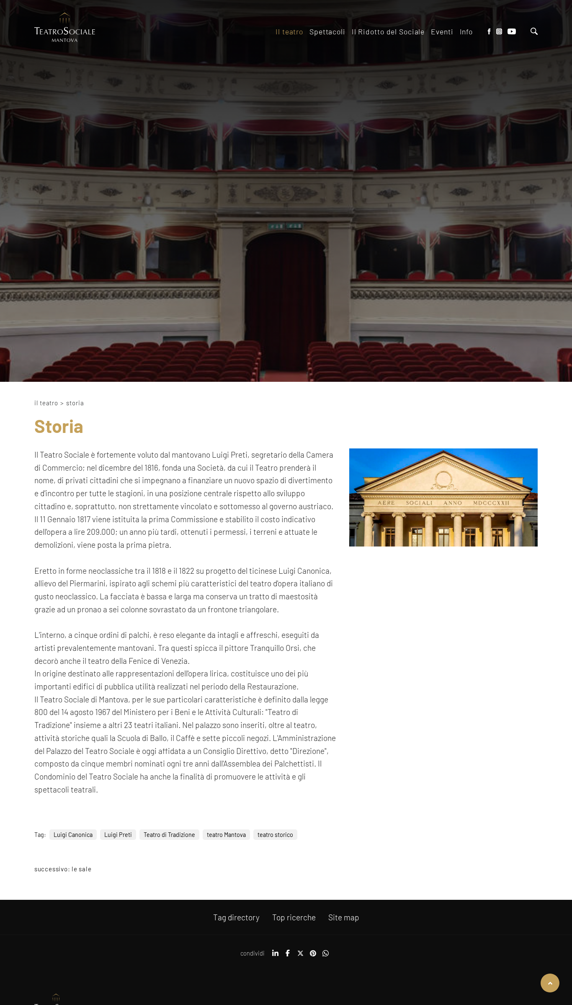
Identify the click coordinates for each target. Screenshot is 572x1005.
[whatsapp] (325, 956)
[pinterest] (313, 956)
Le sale (81, 869)
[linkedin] (275, 956)
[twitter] (300, 956)
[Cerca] (534, 32)
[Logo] (64, 28)
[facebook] (287, 956)
